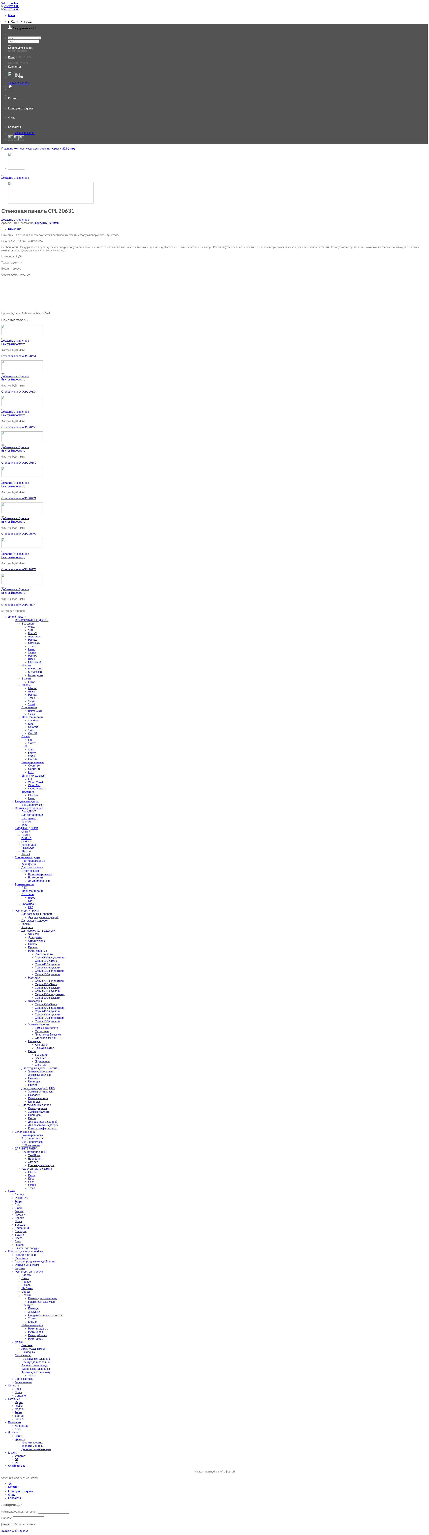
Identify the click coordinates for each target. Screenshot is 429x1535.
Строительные (30, 870)
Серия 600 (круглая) (47, 967)
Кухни (11, 1191)
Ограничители (37, 940)
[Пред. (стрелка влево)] (6, 767)
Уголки (32, 1318)
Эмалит (26, 678)
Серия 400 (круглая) (47, 964)
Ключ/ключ (41, 1044)
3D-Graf (26, 685)
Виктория (20, 1231)
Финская (33, 933)
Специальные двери (27, 857)
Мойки (19, 1341)
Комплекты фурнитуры (42, 1128)
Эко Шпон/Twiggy (32, 804)
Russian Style (28, 844)
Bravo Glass (35, 710)
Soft (30, 630)
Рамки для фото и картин (36, 1168)
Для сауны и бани (32, 867)
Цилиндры (34, 1041)
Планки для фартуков (41, 1301)
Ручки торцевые (38, 1328)
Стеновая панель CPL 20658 (18, 427)
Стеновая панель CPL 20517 (18, 391)
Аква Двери (28, 864)
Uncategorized (16, 1465)
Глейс (18, 1405)
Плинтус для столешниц (36, 1362)
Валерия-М (22, 1227)
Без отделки (35, 675)
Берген (19, 1415)
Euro (31, 723)
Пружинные (42, 1061)
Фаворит (20, 1455)
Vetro (31, 626)
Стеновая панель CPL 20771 (18, 498)
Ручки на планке (38, 1098)
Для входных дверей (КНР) (38, 1088)
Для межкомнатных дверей (38, 930)
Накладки (34, 977)
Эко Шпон (27, 623)
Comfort (33, 726)
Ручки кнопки (36, 1331)
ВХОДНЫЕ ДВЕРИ (26, 828)
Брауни (19, 1234)
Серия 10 (34, 765)
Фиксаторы (35, 1000)
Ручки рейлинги (37, 1335)
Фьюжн (19, 1211)
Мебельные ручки (32, 1325)
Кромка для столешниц (35, 1372)
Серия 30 (34, 768)
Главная (6, 148)
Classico (33, 794)
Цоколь (25, 1284)
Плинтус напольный (33, 1151)
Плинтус (33, 1308)
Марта (19, 1402)
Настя (18, 1237)
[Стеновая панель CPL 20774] (16, 168)
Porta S (25, 854)
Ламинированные (32, 762)
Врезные (40, 1057)
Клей (24, 824)
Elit (30, 778)
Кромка (32, 1321)
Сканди (19, 1194)
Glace (31, 691)
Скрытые (40, 1064)
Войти (6, 1524)
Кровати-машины (32, 1445)
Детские (13, 1432)
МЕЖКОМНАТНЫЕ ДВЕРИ (31, 620)
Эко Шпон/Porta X (32, 1138)
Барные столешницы (34, 1365)
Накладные (28, 1351)
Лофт (18, 1204)
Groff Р (25, 831)
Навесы (26, 1274)
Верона (19, 1217)
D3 (16, 1462)
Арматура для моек (33, 1348)
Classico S (34, 642)
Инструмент (28, 818)
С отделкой (35, 671)
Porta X (32, 633)
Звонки (25, 923)
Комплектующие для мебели (31, 148)
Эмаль (25, 736)
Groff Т (25, 834)
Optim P (26, 841)
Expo (31, 1178)
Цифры (32, 944)
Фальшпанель (23, 1382)
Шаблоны (27, 1288)
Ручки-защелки (44, 954)
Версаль (20, 1224)
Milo (31, 1181)
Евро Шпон (28, 791)
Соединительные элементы (45, 1315)
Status (31, 755)
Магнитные (42, 1031)
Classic (32, 1171)
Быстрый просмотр (13, 343)
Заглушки (34, 1311)
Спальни (13, 1385)
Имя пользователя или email (19, 1511)
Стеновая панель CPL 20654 (18, 356)
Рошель (19, 1419)
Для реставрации (32, 814)
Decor (31, 1175)
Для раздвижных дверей (36, 913)
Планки (26, 1294)
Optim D (26, 838)
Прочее (33, 947)
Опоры (25, 1291)
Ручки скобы (35, 1338)
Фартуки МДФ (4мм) (63, 148)
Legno (31, 649)
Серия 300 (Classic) (46, 960)
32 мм (31, 1375)
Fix (30, 739)
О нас (11, 57)
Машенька (21, 1425)
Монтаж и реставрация (29, 808)
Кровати (20, 1439)
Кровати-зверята (32, 1442)
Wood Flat (34, 785)
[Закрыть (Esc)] (425, 3)
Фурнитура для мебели (29, 1271)
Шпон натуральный (33, 775)
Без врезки (41, 1054)
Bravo (31, 897)
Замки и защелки (38, 1024)
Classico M (34, 661)
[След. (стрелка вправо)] (423, 767)
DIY (30, 900)
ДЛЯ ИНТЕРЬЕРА (26, 1148)
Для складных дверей (34, 920)
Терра (18, 1201)
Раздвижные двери (27, 801)
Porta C (32, 655)
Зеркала (20, 1268)
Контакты (14, 66)
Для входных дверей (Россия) (39, 1068)
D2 (16, 1459)
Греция (19, 1244)
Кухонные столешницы (35, 1368)
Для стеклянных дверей (36, 1104)
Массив (26, 665)
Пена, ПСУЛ (28, 811)
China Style (27, 847)
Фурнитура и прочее (27, 910)
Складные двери (25, 1131)
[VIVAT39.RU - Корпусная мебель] (10, 8)
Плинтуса (27, 1305)
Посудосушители (25, 1254)
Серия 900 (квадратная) (50, 970)
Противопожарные (33, 860)
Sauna (31, 713)
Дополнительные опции (36, 1449)
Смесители (21, 1258)
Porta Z (32, 639)
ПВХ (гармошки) (31, 1145)
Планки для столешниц (42, 1298)
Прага (18, 1221)
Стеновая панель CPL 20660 (18, 462)
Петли (32, 1051)
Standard (33, 720)
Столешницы (23, 1355)
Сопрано (20, 1395)
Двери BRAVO (17, 616)
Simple (32, 652)
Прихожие (14, 1422)
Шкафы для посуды (27, 1248)
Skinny (32, 729)
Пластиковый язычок (48, 1034)
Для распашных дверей (42, 1121)
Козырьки (27, 927)
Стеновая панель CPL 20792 (18, 533)
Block (31, 658)
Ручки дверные (37, 950)
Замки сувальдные (39, 1074)
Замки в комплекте (46, 1027)
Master (32, 688)
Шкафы (12, 1452)
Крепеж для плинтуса (41, 1165)
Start (31, 749)
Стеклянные (29, 707)
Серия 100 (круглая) (47, 974)
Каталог (13, 38)
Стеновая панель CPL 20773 (18, 569)
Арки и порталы (24, 884)
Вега (18, 1241)
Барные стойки (24, 1378)
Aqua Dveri (34, 636)
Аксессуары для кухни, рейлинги (35, 1261)
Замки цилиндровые (40, 1071)
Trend (31, 645)
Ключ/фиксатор (44, 1047)
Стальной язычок (45, 1037)
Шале (18, 1207)
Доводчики (35, 937)
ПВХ (24, 746)
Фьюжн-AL (21, 1197)
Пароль (6, 1517)
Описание (14, 228)
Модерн (19, 1408)
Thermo (26, 850)
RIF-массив (35, 668)
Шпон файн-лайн (32, 717)
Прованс (20, 1214)
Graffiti (32, 733)
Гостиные (14, 1398)
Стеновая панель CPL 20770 (18, 604)
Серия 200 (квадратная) (50, 957)
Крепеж (26, 821)
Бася (18, 1388)
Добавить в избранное (15, 177)
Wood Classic (36, 782)
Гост (31, 772)
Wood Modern (36, 788)
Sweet (31, 704)
